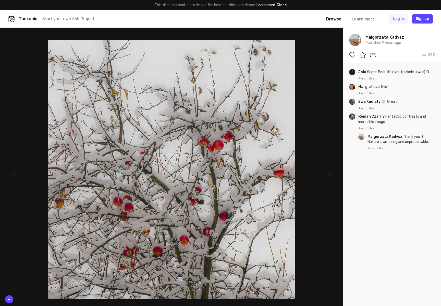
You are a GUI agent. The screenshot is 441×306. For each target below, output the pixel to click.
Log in (398, 19)
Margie (364, 87)
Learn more (265, 5)
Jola (362, 72)
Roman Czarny (371, 116)
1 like (370, 78)
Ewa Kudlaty (369, 101)
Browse (333, 19)
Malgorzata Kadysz (385, 136)
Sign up (422, 19)
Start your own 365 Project (68, 18)
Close (282, 5)
